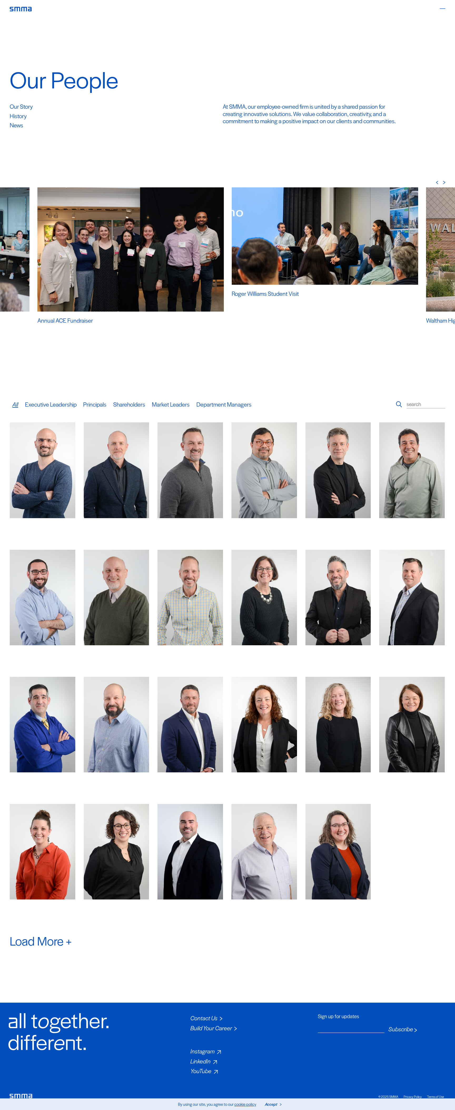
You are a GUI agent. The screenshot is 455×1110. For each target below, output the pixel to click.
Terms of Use (435, 1096)
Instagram (202, 1051)
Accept (271, 1104)
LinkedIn (200, 1061)
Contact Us (203, 1018)
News (16, 125)
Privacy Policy (413, 1096)
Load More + (41, 940)
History (18, 116)
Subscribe (400, 1029)
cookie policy (245, 1104)
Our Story (21, 106)
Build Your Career (211, 1028)
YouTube (200, 1071)
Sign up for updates (338, 1016)
